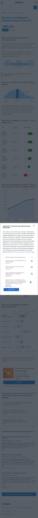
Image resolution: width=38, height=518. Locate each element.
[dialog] (19, 259)
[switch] (31, 261)
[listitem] (19, 257)
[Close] (34, 226)
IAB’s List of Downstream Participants (21, 252)
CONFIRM (11, 289)
